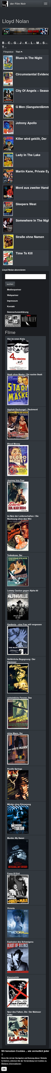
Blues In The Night (29, 58)
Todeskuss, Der (14, 555)
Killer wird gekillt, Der (31, 138)
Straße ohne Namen (30, 237)
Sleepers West (26, 204)
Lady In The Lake (28, 155)
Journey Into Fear (15, 480)
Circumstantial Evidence (33, 74)
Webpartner (12, 295)
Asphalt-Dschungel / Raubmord (22, 409)
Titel (18, 51)
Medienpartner (14, 289)
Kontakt (11, 306)
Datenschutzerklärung (17, 312)
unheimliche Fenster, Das (19, 697)
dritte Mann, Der (15, 733)
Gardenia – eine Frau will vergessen (24, 624)
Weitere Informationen (11, 1063)
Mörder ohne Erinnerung (19, 804)
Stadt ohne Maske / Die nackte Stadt (24, 374)
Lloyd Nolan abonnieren (14, 269)
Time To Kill (24, 253)
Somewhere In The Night (33, 220)
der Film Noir (18, 3)
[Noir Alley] (29, 320)
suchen (10, 284)
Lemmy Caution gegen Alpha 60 (22, 590)
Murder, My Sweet (15, 838)
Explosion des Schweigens (20, 941)
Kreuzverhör (13, 977)
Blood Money (13, 443)
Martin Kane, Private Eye (33, 171)
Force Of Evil (13, 873)
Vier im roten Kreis (16, 338)
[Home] (5, 4)
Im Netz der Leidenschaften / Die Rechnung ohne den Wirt (23, 517)
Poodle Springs (14, 768)
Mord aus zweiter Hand (32, 187)
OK (4, 1069)
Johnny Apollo (26, 123)
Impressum (12, 300)
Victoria (11, 908)
